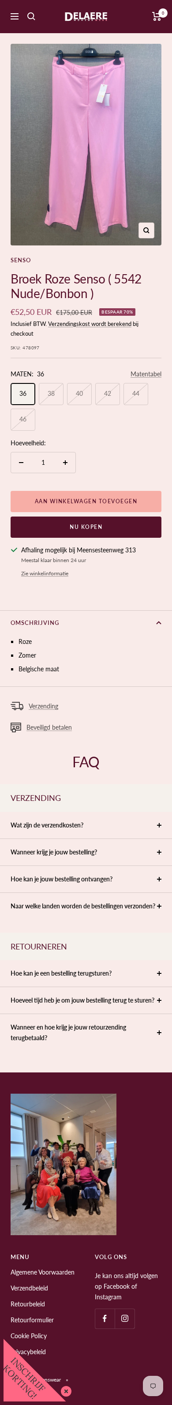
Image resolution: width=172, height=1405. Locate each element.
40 (79, 393)
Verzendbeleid (29, 1288)
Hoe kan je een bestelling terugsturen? (61, 973)
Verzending (43, 706)
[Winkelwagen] (156, 16)
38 (51, 393)
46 (22, 419)
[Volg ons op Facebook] (105, 1318)
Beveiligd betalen (49, 727)
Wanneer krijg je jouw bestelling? (54, 852)
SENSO (21, 260)
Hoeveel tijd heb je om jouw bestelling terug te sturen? (82, 1000)
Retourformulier (32, 1320)
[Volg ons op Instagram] (125, 1318)
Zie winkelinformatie (44, 573)
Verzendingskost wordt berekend (89, 323)
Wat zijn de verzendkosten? (47, 825)
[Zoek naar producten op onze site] (31, 16)
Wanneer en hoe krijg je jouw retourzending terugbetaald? (68, 1032)
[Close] (64, 1389)
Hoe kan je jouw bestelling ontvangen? (61, 879)
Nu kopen (86, 527)
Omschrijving (35, 622)
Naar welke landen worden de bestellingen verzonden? (83, 906)
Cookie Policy (29, 1336)
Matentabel (146, 374)
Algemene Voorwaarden (43, 1272)
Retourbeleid (28, 1304)
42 (107, 393)
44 (135, 393)
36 (22, 393)
